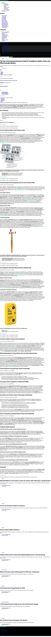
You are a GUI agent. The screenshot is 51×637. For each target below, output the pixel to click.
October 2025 (4, 25)
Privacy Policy (5, 630)
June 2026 (4, 17)
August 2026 (4, 15)
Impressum (4, 629)
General (3, 33)
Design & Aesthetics (6, 10)
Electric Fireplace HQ (3, 0)
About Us (3, 11)
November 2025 (5, 24)
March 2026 (4, 20)
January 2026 (4, 22)
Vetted (3, 2)
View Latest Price (3, 124)
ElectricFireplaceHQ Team (4, 86)
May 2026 (4, 18)
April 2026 (4, 19)
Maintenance (6, 4)
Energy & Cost (6, 5)
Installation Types (7, 7)
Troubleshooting (6, 9)
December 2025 (5, 23)
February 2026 (5, 21)
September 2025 (5, 26)
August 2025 (4, 27)
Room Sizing (6, 8)
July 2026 (4, 16)
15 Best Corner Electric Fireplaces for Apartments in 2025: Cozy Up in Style (8, 80)
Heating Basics (5, 3)
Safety (5, 6)
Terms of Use (4, 628)
